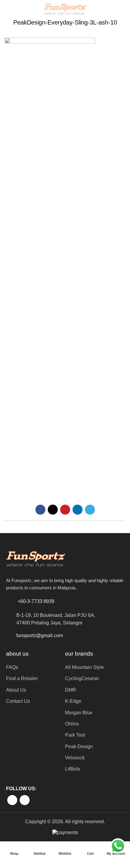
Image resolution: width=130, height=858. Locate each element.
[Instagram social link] (25, 800)
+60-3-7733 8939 (36, 601)
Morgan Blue (79, 712)
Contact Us (18, 701)
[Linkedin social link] (78, 510)
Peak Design (79, 746)
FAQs (12, 667)
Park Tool (75, 735)
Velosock (75, 757)
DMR (70, 690)
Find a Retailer (22, 678)
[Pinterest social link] (65, 510)
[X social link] (53, 510)
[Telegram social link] (90, 510)
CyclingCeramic (82, 678)
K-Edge (73, 701)
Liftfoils (72, 768)
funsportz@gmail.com (39, 635)
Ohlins (72, 723)
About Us (16, 690)
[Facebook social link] (40, 510)
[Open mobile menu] (7, 9)
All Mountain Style (84, 667)
